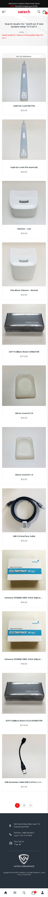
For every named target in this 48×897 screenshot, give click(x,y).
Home (21, 32)
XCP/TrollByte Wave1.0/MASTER (24, 351)
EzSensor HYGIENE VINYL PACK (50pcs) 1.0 (24, 597)
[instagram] (20, 844)
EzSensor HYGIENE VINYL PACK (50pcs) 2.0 (24, 659)
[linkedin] (17, 844)
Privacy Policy (27, 874)
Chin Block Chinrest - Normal (24, 290)
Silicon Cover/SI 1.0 (24, 474)
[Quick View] (28, 99)
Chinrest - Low (24, 228)
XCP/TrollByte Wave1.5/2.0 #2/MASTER (24, 720)
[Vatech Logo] (24, 11)
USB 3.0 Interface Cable (24, 536)
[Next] (30, 805)
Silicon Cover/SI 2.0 (24, 413)
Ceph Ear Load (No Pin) (24, 106)
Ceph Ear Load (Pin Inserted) (24, 167)
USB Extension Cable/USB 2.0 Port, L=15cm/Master (24, 782)
